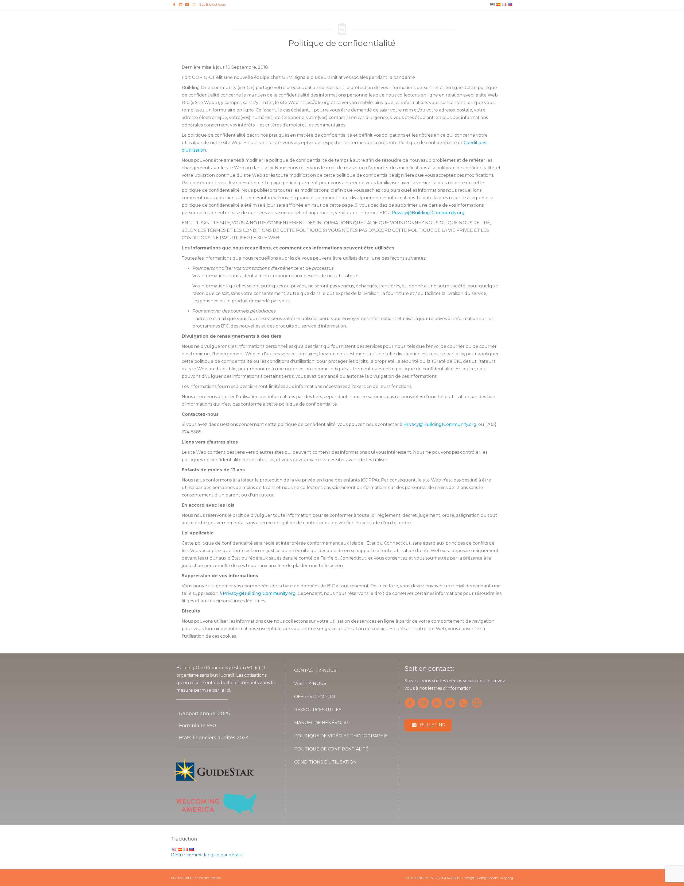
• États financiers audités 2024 (212, 738)
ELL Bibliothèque (212, 4)
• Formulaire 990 (196, 726)
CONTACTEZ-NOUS (315, 670)
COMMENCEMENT (420, 878)
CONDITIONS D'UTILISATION (325, 762)
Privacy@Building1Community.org (428, 212)
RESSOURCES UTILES (317, 709)
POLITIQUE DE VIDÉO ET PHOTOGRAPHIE (341, 735)
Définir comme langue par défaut (207, 854)
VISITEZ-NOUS (310, 683)
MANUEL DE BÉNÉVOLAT (321, 722)
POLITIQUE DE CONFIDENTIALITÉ (331, 749)
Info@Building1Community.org (488, 878)
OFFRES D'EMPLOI (314, 696)
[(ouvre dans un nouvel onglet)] (214, 769)
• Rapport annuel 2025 (203, 713)
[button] (428, 725)
